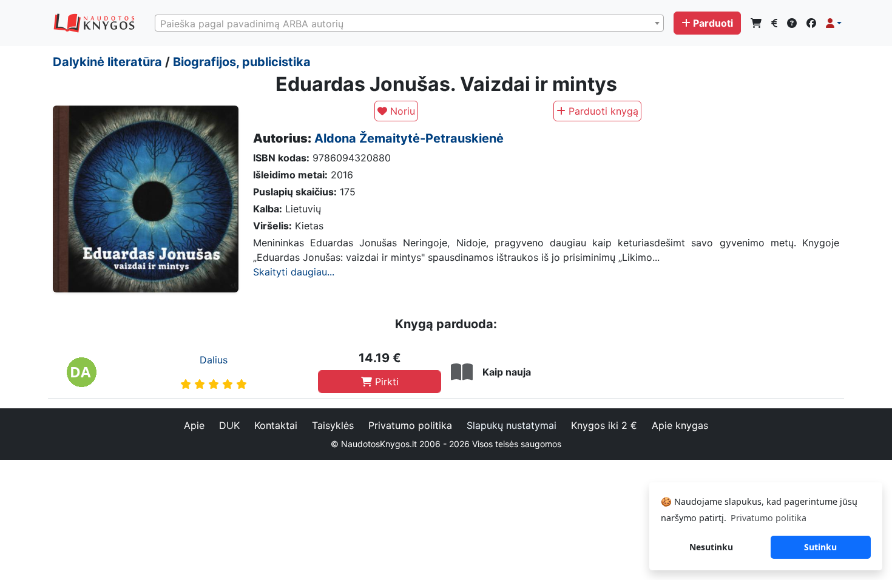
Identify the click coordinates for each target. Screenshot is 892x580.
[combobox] (409, 23)
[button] (834, 23)
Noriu (401, 111)
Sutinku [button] (820, 547)
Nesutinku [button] (711, 547)
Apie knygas (680, 425)
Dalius (214, 360)
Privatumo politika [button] (768, 518)
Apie (194, 425)
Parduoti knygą (602, 111)
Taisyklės (333, 425)
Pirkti (385, 382)
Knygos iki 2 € (604, 425)
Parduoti (713, 23)
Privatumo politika (410, 425)
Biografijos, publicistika (242, 62)
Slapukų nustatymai (511, 425)
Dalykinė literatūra (107, 62)
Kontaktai (275, 425)
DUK (229, 425)
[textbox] (409, 23)
